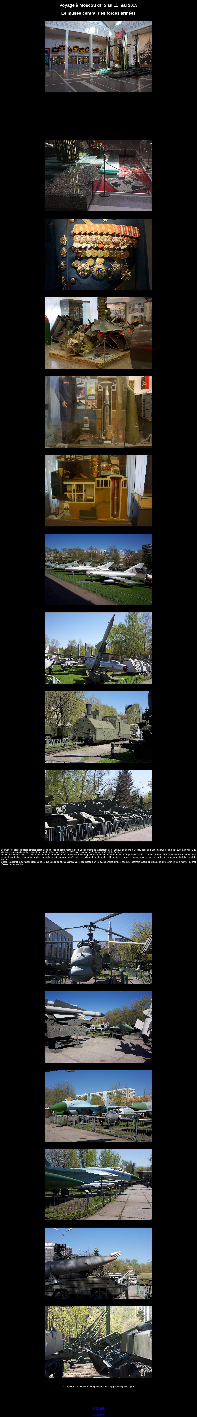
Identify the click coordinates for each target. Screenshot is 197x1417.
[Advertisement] (98, 118)
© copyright (98, 1415)
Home (99, 1408)
